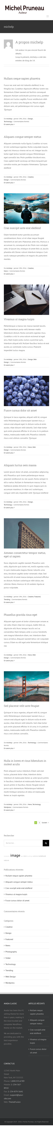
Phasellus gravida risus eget (20, 614)
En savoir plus (8, 124)
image (15, 855)
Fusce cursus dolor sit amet (20, 410)
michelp (9, 119)
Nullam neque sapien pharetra (22, 78)
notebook (42, 856)
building (29, 856)
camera (35, 856)
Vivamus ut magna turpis (19, 319)
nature (6, 860)
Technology (8, 121)
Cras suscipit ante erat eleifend (22, 228)
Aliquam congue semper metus (22, 136)
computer (7, 856)
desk (25, 856)
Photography (11, 951)
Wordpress (7, 807)
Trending (7, 599)
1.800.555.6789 (17, 1081)
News (6, 271)
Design (30, 119)
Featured (37, 597)
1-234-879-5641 (15, 1091)
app (22, 856)
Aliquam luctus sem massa (20, 465)
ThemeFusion (15, 1102)
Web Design (10, 976)
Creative (31, 177)
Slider (8, 958)
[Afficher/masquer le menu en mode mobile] (47, 16)
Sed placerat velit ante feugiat (21, 705)
